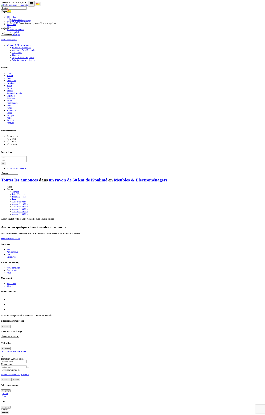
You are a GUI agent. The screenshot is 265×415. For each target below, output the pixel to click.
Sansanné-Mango (14, 93)
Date (14, 199)
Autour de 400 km (20, 211)
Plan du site (12, 270)
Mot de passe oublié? (10, 374)
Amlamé (10, 120)
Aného (10, 90)
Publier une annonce (15, 29)
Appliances (17, 52)
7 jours (13, 141)
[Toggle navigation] (31, 3)
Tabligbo (10, 115)
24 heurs (14, 136)
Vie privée (11, 257)
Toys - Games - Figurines (23, 57)
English (15, 32)
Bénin (5, 393)
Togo (4, 396)
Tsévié (9, 88)
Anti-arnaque (12, 252)
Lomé (9, 73)
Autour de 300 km (20, 209)
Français (16, 34)
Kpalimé (10, 83)
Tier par (15, 192)
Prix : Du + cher (19, 197)
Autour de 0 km (19, 202)
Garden (15, 55)
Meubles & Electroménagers (140, 179)
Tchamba (11, 98)
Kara (9, 78)
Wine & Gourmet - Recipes (24, 60)
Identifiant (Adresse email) (12, 359)
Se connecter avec (13, 351)
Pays (9, 273)
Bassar (9, 85)
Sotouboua (11, 110)
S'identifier (17, 19)
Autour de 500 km (20, 214)
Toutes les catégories (9, 40)
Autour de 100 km (20, 204)
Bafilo (9, 105)
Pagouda (10, 123)
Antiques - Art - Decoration (24, 50)
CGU (9, 254)
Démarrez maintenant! (10, 238)
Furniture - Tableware (21, 47)
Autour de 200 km (20, 206)
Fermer (5, 412)
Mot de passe (7, 364)
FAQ (9, 249)
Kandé (9, 118)
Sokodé (10, 75)
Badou (9, 100)
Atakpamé (11, 80)
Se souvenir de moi (12, 370)
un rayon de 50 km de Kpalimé (78, 179)
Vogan (9, 113)
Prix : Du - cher (19, 194)
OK (3, 164)
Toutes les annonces (16, 168)
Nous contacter (13, 268)
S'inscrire (16, 22)
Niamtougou (12, 103)
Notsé (9, 108)
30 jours (13, 144)
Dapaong (11, 95)
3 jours (13, 139)
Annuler (16, 380)
